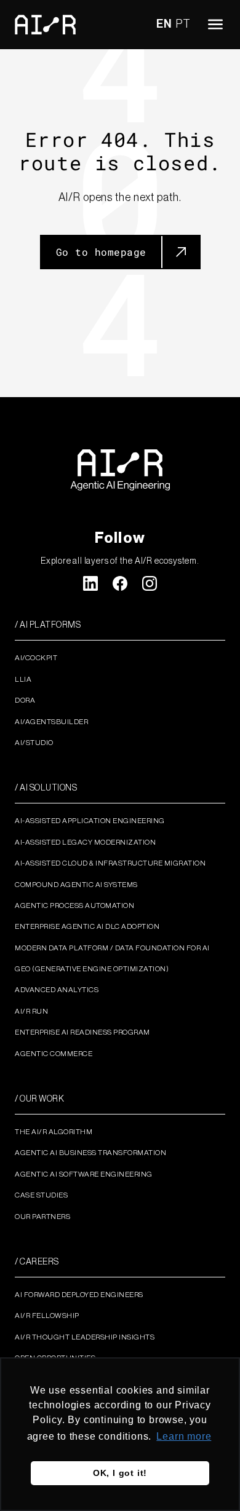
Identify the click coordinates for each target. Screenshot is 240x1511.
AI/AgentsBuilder (51, 721)
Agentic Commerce (53, 1053)
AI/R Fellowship (47, 1315)
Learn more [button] (183, 1436)
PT (183, 24)
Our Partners (42, 1216)
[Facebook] (120, 583)
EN (164, 24)
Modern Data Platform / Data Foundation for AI (112, 948)
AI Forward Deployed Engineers (79, 1294)
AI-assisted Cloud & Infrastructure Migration (110, 863)
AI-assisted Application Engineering (90, 820)
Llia (23, 679)
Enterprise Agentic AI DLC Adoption (87, 926)
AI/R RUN (31, 1011)
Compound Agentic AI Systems (76, 884)
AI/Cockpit (36, 657)
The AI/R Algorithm (53, 1131)
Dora (25, 700)
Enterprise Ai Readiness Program (82, 1032)
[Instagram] (149, 583)
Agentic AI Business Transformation (90, 1152)
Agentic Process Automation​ (74, 905)
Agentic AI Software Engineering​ (84, 1174)
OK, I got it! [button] (120, 1473)
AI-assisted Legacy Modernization (85, 842)
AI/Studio (34, 742)
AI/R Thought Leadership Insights (84, 1337)
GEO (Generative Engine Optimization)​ (92, 968)
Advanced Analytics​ (56, 989)
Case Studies (41, 1195)
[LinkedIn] (90, 583)
